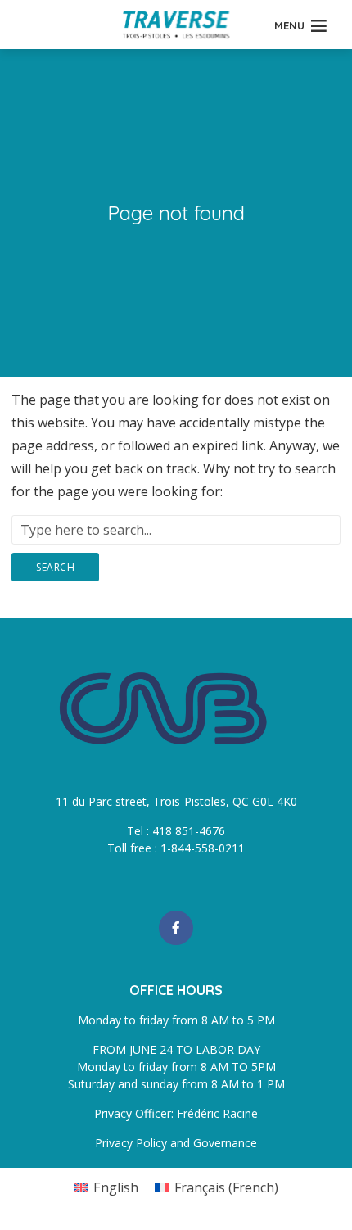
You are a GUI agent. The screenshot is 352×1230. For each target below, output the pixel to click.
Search (55, 567)
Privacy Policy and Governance (176, 1143)
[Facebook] (176, 928)
